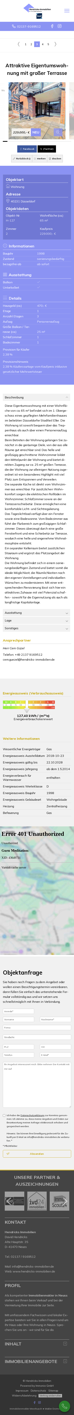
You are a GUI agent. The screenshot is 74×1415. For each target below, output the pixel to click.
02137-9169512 (29, 26)
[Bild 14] (64, 141)
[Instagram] (60, 26)
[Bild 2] (9, 141)
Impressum (22, 1390)
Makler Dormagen (54, 1408)
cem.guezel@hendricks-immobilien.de (29, 659)
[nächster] (65, 1201)
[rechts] (55, 44)
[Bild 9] (41, 141)
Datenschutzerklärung (32, 1115)
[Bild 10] (46, 141)
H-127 (10, 220)
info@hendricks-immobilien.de (33, 1266)
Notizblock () (23, 158)
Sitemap (53, 1390)
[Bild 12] (55, 141)
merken (41, 158)
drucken (56, 158)
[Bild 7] (32, 141)
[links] (18, 44)
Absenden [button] (37, 1153)
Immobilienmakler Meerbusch (26, 1408)
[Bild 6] (28, 141)
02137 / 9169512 (23, 1256)
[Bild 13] (59, 141)
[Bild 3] (14, 141)
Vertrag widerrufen (50, 1395)
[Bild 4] (19, 141)
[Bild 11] (50, 141)
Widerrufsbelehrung (24, 1395)
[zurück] (9, 1201)
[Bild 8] (37, 141)
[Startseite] (37, 11)
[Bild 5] (23, 141)
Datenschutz (38, 1390)
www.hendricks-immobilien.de (34, 1271)
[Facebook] (52, 26)
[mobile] (67, 10)
